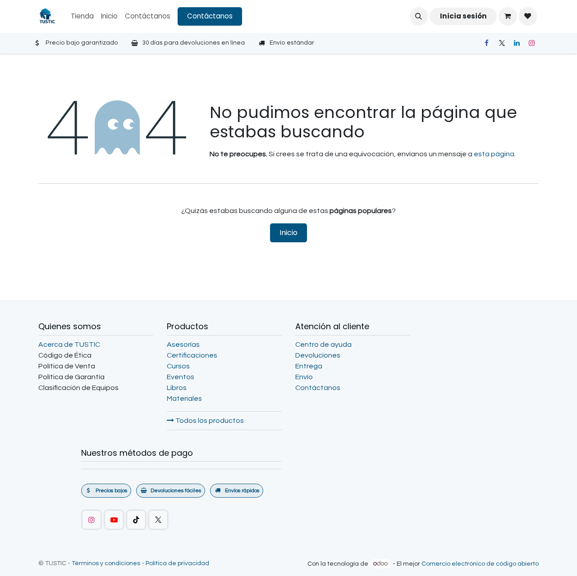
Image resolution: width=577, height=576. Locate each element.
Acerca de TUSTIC (69, 344)
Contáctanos (210, 16)
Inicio (288, 232)
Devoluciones (317, 355)
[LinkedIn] (516, 43)
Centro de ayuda (323, 344)
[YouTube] (114, 520)
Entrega (308, 366)
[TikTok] (136, 520)
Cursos (178, 366)
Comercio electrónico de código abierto (480, 564)
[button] (419, 16)
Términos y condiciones (106, 563)
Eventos (180, 377)
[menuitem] (82, 16)
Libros (177, 387)
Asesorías (183, 344)
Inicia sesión (463, 16)
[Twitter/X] (158, 520)
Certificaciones (192, 355)
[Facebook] (486, 43)
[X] (501, 43)
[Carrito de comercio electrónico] (508, 16)
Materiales (184, 398)
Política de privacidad (177, 563)
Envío (304, 377)
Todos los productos (209, 420)
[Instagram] (532, 43)
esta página (494, 154)
